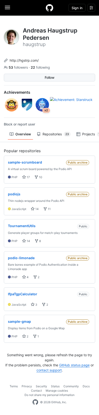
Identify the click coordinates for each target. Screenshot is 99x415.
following (40, 67)
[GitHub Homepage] (35, 402)
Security (41, 386)
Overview (23, 134)
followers (19, 67)
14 (37, 209)
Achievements (17, 92)
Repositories (56, 134)
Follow (50, 77)
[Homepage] (49, 8)
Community (71, 386)
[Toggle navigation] (7, 7)
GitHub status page (74, 365)
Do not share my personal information (49, 395)
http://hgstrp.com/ (24, 60)
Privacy (27, 386)
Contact (36, 390)
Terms (14, 386)
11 (49, 209)
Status (55, 386)
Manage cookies (57, 390)
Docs (86, 386)
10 (40, 177)
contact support (49, 370)
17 (28, 177)
